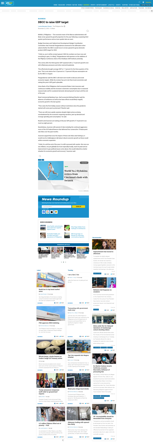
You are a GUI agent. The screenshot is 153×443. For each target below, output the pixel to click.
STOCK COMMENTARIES (87, 8)
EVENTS (118, 5)
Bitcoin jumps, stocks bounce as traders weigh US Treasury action (50, 357)
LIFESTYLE (111, 5)
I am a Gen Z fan (73, 275)
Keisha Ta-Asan (43, 294)
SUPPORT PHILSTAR (146, 5)
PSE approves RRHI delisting (49, 323)
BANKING (117, 8)
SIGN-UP (78, 206)
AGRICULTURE (133, 8)
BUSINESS (86, 5)
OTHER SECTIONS (134, 5)
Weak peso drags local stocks (78, 389)
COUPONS (125, 5)
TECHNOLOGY (98, 8)
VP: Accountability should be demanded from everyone (103, 417)
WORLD (80, 5)
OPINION (68, 5)
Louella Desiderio (43, 428)
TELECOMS (141, 8)
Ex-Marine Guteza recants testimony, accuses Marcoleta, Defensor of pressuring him (102, 369)
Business (42, 19)
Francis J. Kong (72, 277)
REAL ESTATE (125, 8)
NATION (74, 5)
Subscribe (148, 2)
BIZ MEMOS (148, 8)
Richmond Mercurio (73, 391)
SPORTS (93, 5)
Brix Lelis (71, 360)
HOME (55, 5)
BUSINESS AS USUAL (108, 8)
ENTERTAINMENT (101, 5)
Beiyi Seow (42, 396)
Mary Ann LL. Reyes (73, 312)
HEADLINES (61, 5)
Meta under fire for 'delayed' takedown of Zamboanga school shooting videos (103, 328)
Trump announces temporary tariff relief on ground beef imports (49, 392)
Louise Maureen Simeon (45, 26)
